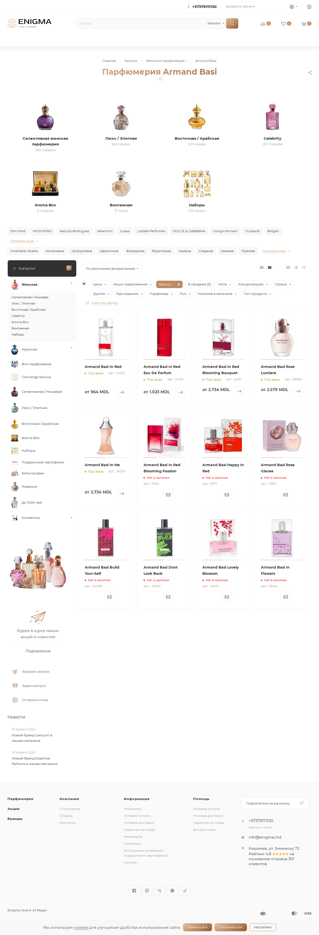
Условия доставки (139, 823)
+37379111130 (204, 6)
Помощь (201, 799)
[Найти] (232, 23)
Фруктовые (161, 251)
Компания (69, 799)
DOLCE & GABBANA (189, 231)
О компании (70, 809)
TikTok (185, 890)
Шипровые (54, 251)
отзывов (279, 858)
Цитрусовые (82, 251)
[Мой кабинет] (309, 7)
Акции (13, 809)
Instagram (147, 890)
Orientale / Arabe (24, 251)
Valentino (105, 231)
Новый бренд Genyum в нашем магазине (32, 738)
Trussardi (252, 231)
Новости (16, 717)
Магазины (132, 809)
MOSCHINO (42, 231)
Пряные (248, 251)
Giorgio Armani (225, 231)
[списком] (296, 267)
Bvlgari (273, 231)
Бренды (15, 819)
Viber (159, 890)
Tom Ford (17, 231)
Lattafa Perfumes (151, 231)
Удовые (184, 251)
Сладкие (206, 251)
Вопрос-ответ (204, 830)
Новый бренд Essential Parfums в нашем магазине (35, 761)
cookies (81, 927)
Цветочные (109, 251)
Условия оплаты (137, 816)
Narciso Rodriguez (74, 231)
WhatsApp (172, 890)
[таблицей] (303, 267)
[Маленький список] (261, 267)
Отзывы (66, 816)
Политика (132, 844)
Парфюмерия (20, 799)
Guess (125, 231)
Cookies (130, 862)
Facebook (134, 890)
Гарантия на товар (139, 830)
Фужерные (135, 251)
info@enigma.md (265, 837)
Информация (136, 799)
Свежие (227, 251)
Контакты (68, 823)
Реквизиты (133, 837)
